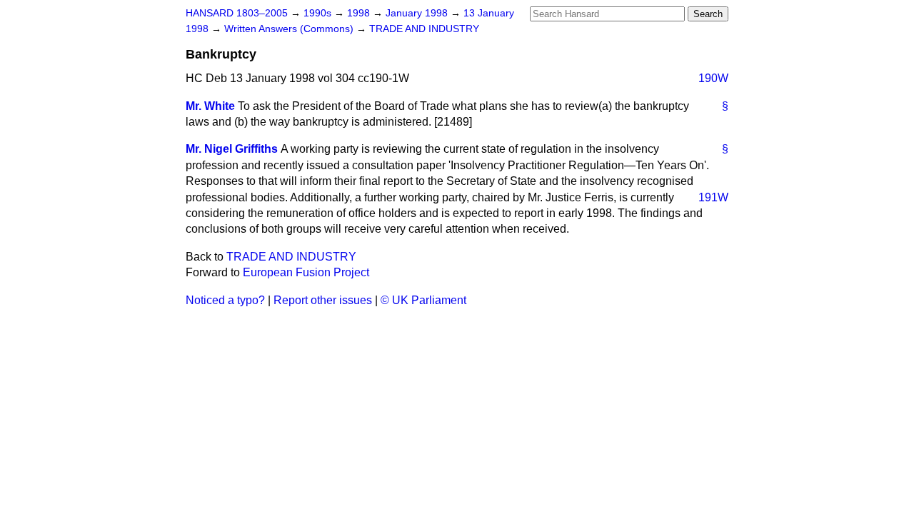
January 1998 (418, 13)
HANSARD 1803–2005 (237, 13)
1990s (318, 13)
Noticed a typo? (225, 300)
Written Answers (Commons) (290, 29)
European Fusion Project (306, 272)
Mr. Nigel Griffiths (232, 149)
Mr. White (210, 106)
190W (713, 78)
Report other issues (322, 300)
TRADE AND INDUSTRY (424, 29)
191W (713, 197)
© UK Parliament (423, 300)
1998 (360, 13)
